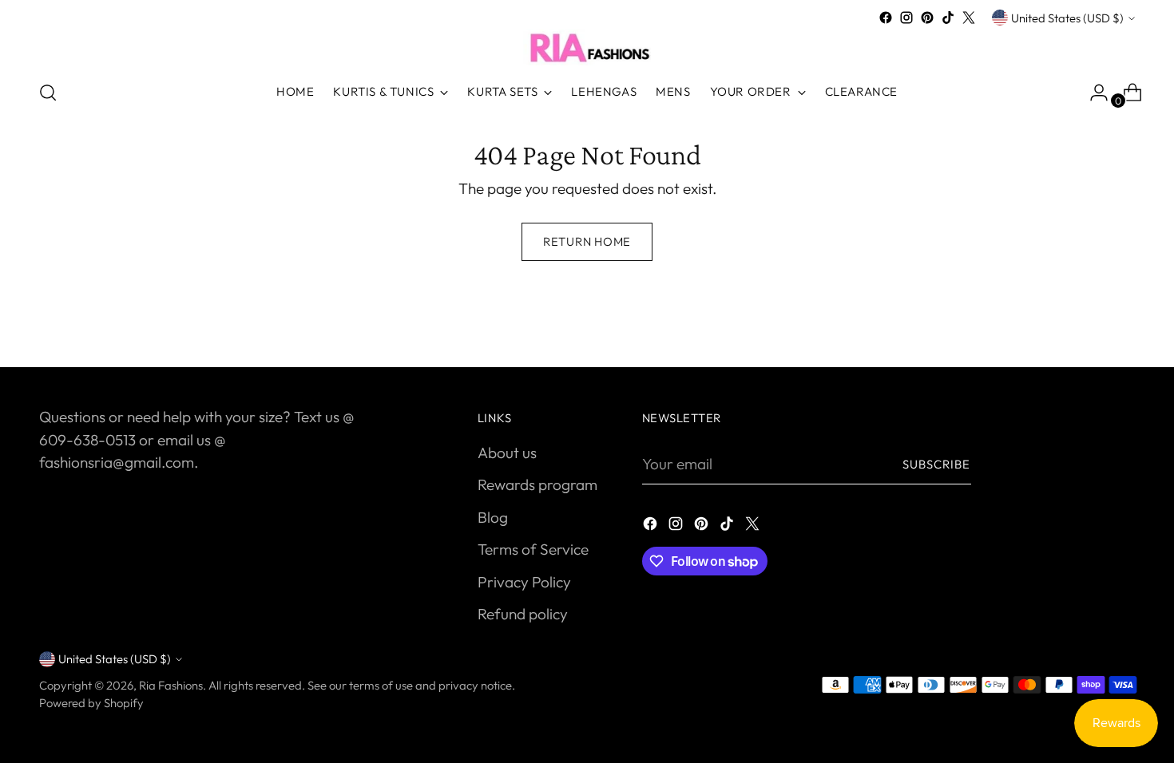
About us (507, 452)
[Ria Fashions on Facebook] (886, 17)
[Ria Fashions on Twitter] (969, 17)
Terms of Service (533, 549)
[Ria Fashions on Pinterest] (927, 17)
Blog (493, 517)
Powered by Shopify (91, 702)
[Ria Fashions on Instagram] (906, 17)
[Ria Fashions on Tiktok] (948, 17)
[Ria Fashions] (587, 47)
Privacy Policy (524, 581)
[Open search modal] (48, 93)
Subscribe (936, 464)
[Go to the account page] (1093, 93)
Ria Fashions (171, 685)
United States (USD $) (1067, 18)
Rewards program (537, 484)
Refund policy (523, 613)
